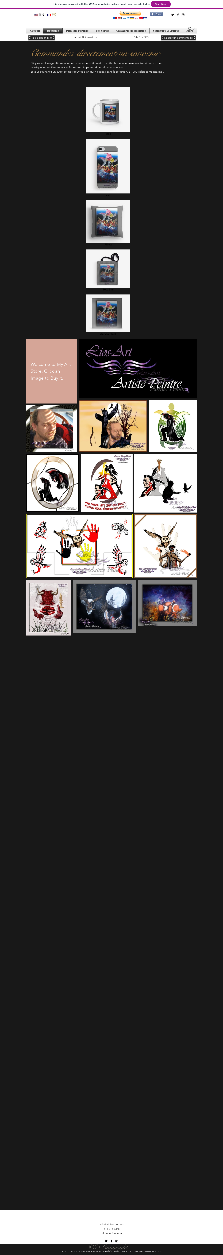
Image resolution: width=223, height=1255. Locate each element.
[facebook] (178, 15)
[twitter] (172, 15)
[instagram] (183, 15)
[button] (130, 15)
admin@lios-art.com (86, 37)
